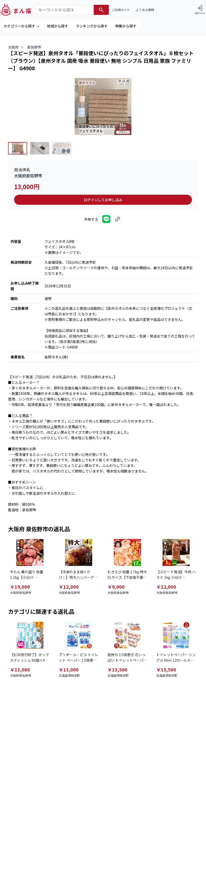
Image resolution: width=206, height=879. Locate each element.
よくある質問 (145, 10)
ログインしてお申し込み (103, 199)
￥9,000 (116, 586)
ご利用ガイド (121, 10)
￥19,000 (20, 586)
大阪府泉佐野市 (28, 176)
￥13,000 (20, 669)
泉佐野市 (34, 47)
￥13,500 (117, 669)
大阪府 (13, 47)
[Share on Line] (106, 219)
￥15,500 (166, 669)
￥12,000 (69, 586)
